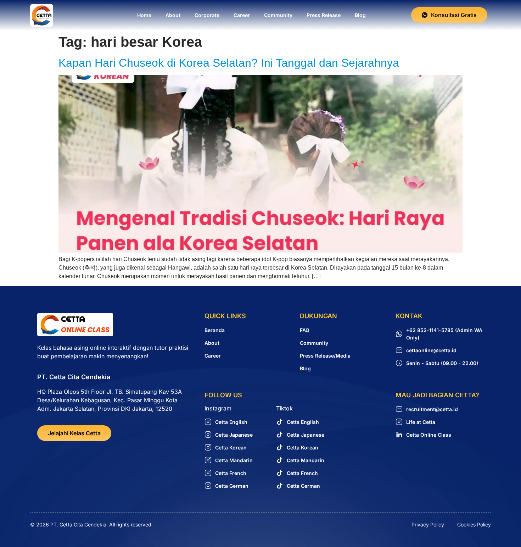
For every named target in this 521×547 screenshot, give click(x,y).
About (173, 15)
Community (278, 15)
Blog (360, 15)
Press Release (324, 15)
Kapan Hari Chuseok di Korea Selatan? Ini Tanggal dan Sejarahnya (228, 62)
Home (144, 15)
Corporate (207, 15)
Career (242, 15)
